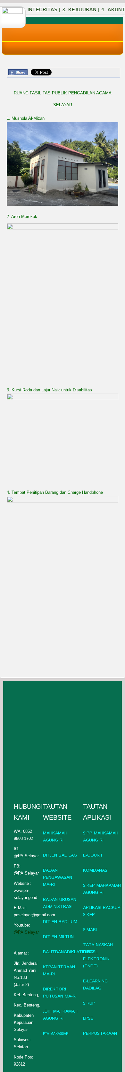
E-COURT (93, 855)
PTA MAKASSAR (56, 1033)
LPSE (88, 1018)
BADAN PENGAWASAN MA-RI (57, 877)
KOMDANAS (95, 870)
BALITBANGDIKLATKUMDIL (70, 952)
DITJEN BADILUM (60, 922)
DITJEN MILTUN (58, 937)
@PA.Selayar (26, 932)
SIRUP (89, 1003)
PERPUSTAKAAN (100, 1033)
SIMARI (90, 930)
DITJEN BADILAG (60, 855)
